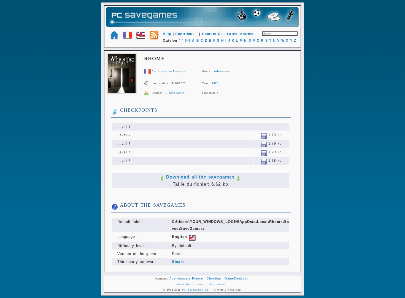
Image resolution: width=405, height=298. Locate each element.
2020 (215, 83)
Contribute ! (186, 34)
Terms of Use (205, 284)
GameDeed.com (237, 278)
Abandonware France (186, 278)
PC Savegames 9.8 (195, 289)
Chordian (214, 278)
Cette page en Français (168, 71)
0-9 (188, 40)
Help (167, 34)
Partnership (183, 284)
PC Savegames (174, 93)
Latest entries (240, 34)
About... (223, 284)
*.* (181, 40)
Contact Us (212, 34)
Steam (178, 262)
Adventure (221, 71)
